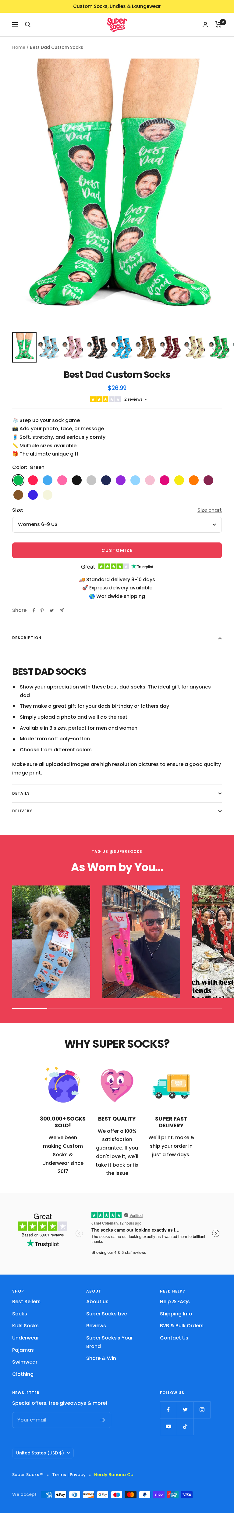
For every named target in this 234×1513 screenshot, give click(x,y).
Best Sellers (26, 1301)
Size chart (209, 509)
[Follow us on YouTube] (168, 1426)
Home (18, 47)
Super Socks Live (106, 1313)
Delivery (22, 811)
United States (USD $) (40, 1453)
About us (97, 1301)
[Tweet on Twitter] (51, 610)
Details (21, 793)
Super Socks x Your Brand (109, 1342)
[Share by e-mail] (62, 610)
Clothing (23, 1374)
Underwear (25, 1337)
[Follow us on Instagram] (201, 1409)
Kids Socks (25, 1325)
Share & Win (101, 1358)
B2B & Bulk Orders (182, 1325)
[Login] (205, 24)
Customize (117, 550)
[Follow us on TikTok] (185, 1426)
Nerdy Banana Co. (116, 1475)
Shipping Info (176, 1313)
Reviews (96, 1325)
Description (26, 637)
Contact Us (174, 1337)
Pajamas (23, 1350)
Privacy (78, 1475)
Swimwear (24, 1361)
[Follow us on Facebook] (168, 1409)
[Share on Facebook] (34, 610)
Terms (59, 1475)
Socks (19, 1313)
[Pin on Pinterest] (42, 610)
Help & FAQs (175, 1301)
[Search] (27, 24)
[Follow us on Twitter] (185, 1409)
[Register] (102, 1420)
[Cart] (218, 24)
